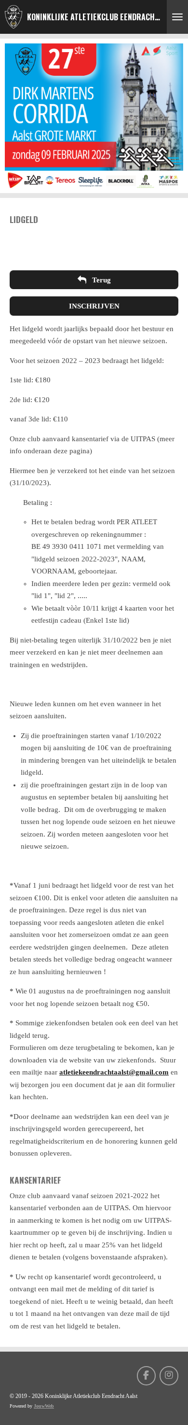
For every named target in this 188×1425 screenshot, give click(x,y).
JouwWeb (44, 1406)
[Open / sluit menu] (177, 17)
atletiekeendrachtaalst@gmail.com (114, 1072)
